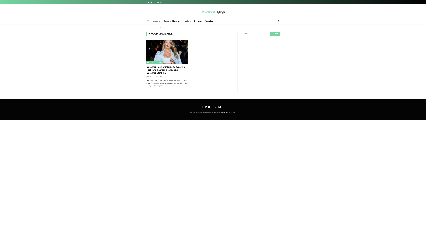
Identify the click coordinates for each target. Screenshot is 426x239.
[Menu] (148, 21)
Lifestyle (156, 21)
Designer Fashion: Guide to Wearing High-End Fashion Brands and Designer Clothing (165, 70)
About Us (160, 2)
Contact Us (150, 2)
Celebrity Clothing (171, 21)
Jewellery (187, 21)
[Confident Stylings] (213, 12)
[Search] (278, 21)
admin (150, 76)
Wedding (209, 21)
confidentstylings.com (227, 113)
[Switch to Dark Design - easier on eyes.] (279, 2)
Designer (198, 21)
